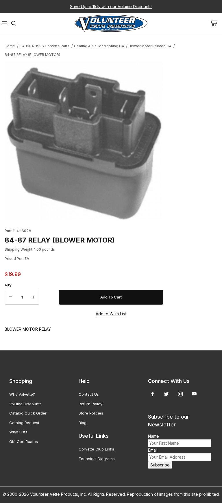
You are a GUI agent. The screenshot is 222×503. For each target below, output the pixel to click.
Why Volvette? (22, 394)
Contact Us (89, 394)
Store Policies (91, 413)
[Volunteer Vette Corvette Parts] (111, 22)
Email (153, 450)
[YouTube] (194, 394)
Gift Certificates (23, 441)
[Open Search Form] (13, 23)
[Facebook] (152, 394)
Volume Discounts (25, 403)
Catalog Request (24, 422)
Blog (82, 422)
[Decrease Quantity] (10, 297)
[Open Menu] (4, 23)
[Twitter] (166, 394)
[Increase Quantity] (33, 297)
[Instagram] (180, 394)
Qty (8, 285)
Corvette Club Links (96, 449)
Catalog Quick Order (28, 413)
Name (153, 436)
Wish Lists (18, 432)
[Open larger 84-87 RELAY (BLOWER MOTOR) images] (84, 140)
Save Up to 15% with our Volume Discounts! (111, 6)
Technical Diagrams (97, 458)
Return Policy (90, 403)
